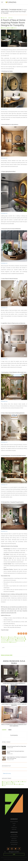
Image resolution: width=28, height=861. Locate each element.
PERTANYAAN (14, 838)
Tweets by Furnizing (7, 773)
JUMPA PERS (14, 829)
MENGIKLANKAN (14, 840)
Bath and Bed (14, 781)
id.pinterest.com (4, 109)
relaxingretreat (21, 638)
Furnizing (11, 859)
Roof (14, 783)
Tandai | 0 (14, 27)
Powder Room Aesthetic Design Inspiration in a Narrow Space (14, 684)
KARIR (14, 825)
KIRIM (14, 854)
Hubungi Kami (14, 827)
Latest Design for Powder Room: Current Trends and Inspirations (14, 704)
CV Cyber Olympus (17, 859)
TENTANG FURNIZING (14, 821)
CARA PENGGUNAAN (14, 836)
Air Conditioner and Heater (8, 784)
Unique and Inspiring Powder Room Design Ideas (16, 746)
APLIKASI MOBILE (14, 834)
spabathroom (5, 637)
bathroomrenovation (20, 639)
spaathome (11, 637)
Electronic (9, 783)
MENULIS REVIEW (14, 844)
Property (22, 784)
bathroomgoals (11, 639)
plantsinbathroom (11, 641)
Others (4, 783)
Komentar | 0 (4, 27)
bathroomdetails (20, 641)
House (4, 785)
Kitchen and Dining (7, 781)
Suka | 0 (9, 27)
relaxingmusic (13, 642)
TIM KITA (14, 823)
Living (20, 781)
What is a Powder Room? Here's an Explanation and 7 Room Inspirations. (14, 725)
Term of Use (23, 859)
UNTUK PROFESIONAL (14, 842)
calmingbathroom (12, 638)
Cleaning (17, 784)
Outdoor (24, 781)
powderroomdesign (19, 637)
